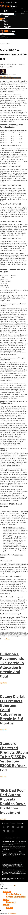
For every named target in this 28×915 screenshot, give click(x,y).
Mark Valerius (12, 75)
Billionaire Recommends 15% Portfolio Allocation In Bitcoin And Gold (12, 665)
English (2, 2)
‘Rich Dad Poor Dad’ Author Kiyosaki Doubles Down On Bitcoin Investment (13, 801)
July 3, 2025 (3, 776)
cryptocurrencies (17, 299)
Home (1, 44)
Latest (9, 907)
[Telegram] (8, 827)
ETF (5, 12)
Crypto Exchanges (16, 896)
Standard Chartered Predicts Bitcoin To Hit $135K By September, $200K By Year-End (14, 756)
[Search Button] (14, 34)
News (6, 904)
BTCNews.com (12, 913)
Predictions (7, 44)
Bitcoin (6, 10)
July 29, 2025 (3, 683)
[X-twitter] (3, 827)
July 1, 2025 (3, 819)
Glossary (6, 16)
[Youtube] (22, 827)
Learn (6, 899)
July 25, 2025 (3, 730)
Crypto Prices (13, 894)
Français (15, 2)
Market (7, 891)
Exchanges (7, 26)
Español (8, 2)
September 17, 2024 (5, 76)
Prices (6, 13)
